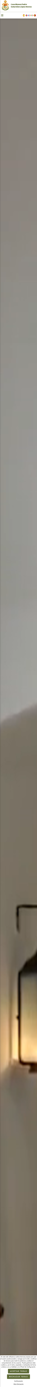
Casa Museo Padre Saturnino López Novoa (21, 6)
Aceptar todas (18, 1371)
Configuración (18, 1381)
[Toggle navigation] (2, 15)
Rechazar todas (18, 1377)
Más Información (19, 1384)
